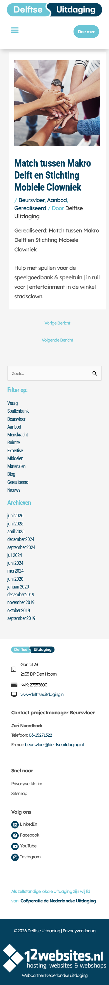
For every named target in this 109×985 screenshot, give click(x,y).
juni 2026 (15, 515)
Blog (11, 474)
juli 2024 (14, 555)
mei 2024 (15, 571)
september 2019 (21, 618)
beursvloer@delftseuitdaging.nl (54, 744)
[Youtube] (15, 846)
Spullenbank (18, 411)
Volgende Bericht (57, 340)
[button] (14, 30)
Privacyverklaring (27, 783)
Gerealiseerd (30, 208)
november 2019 (20, 602)
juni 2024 (15, 563)
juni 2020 (15, 579)
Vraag (12, 403)
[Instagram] (15, 857)
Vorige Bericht (57, 323)
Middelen (15, 458)
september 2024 (21, 547)
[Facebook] (15, 835)
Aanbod (57, 199)
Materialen (16, 466)
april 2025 (15, 531)
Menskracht (17, 435)
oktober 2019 (18, 610)
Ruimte (13, 442)
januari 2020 (18, 587)
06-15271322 (40, 735)
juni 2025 (15, 524)
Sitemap (19, 793)
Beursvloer (31, 199)
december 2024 (20, 539)
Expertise (15, 450)
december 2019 (20, 594)
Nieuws (13, 490)
